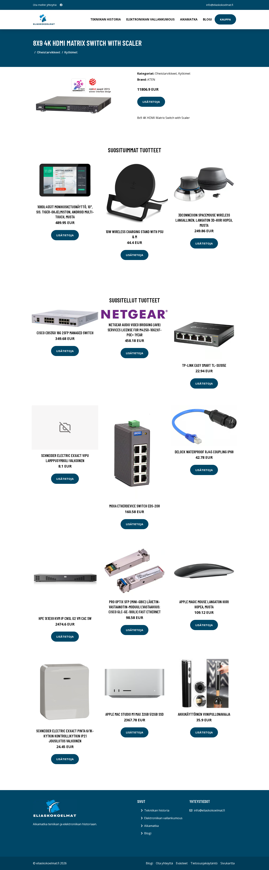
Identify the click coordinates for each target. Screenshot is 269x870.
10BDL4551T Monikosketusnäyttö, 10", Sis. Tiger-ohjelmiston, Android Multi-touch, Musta (65, 211)
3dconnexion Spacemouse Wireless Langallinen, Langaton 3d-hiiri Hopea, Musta (204, 220)
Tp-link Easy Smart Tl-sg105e (204, 365)
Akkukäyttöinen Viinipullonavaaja (204, 714)
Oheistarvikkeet (48, 52)
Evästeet (182, 863)
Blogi (207, 19)
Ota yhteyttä (164, 863)
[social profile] (61, 4)
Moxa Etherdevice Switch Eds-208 (134, 506)
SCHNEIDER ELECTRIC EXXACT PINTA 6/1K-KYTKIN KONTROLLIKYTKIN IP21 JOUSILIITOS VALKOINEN (65, 735)
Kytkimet (71, 52)
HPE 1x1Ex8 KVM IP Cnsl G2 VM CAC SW (65, 618)
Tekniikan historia (105, 19)
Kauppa (225, 19)
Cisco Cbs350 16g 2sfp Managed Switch (65, 332)
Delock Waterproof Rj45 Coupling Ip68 (204, 451)
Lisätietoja (151, 101)
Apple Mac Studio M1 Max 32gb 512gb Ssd (134, 714)
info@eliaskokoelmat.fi (219, 5)
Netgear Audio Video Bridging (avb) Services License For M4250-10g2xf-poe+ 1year (135, 329)
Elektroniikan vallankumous (150, 19)
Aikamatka (188, 19)
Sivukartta (228, 863)
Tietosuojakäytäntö (204, 863)
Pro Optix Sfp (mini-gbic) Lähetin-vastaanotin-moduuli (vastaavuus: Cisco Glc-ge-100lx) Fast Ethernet (135, 606)
